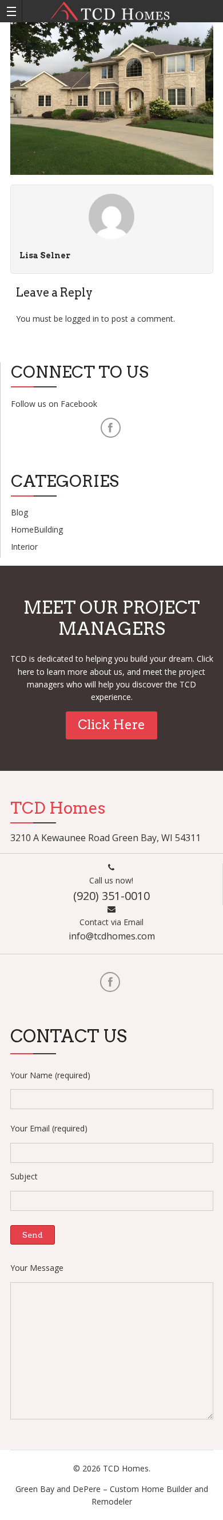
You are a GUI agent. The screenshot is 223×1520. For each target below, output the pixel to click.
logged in (82, 318)
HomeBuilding (37, 529)
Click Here (111, 724)
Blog (19, 512)
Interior (24, 546)
